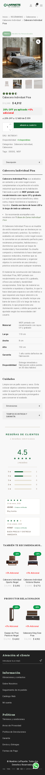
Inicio (5, 17)
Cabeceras (31, 17)
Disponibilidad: (9, 140)
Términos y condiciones (13, 719)
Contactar (39, 660)
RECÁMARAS (17, 17)
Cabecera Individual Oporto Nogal (12, 580)
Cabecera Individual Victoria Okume (33, 580)
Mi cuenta (7, 702)
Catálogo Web (9, 696)
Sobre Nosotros (9, 683)
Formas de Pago (10, 751)
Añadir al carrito (28, 125)
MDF (18, 151)
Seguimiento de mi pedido (14, 690)
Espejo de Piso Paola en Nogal (11, 634)
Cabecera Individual (11, 20)
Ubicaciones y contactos (13, 677)
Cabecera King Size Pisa (32, 634)
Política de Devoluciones (14, 732)
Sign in (31, 5)
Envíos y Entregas (10, 744)
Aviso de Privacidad (11, 725)
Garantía (6, 738)
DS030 (12, 151)
